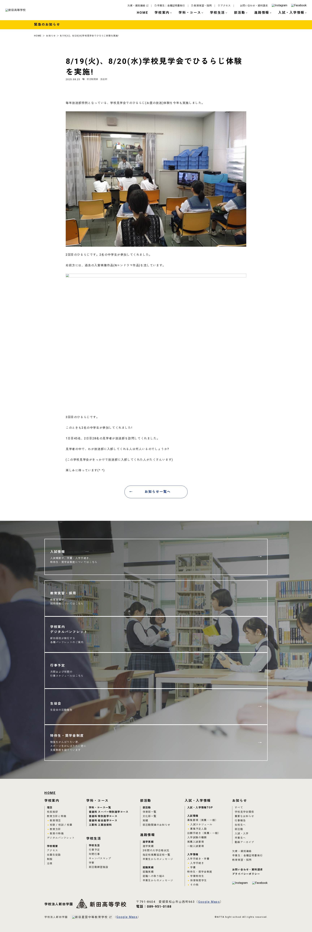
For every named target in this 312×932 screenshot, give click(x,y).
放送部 (103, 79)
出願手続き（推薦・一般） (204, 833)
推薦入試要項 (195, 842)
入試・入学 (242, 833)
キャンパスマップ (100, 858)
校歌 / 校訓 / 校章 (61, 825)
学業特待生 (197, 876)
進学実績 (148, 842)
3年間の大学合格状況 (156, 850)
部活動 (147, 807)
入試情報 (192, 816)
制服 (50, 859)
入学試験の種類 (197, 837)
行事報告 (240, 820)
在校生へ (240, 825)
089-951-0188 (153, 906)
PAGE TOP (299, 920)
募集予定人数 (198, 829)
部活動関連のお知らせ (156, 825)
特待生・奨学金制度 (199, 872)
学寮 (91, 863)
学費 (193, 867)
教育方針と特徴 (56, 816)
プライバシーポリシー (246, 874)
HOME (142, 12)
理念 (50, 807)
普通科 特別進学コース (103, 816)
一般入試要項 (195, 846)
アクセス (225, 6)
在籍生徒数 (54, 855)
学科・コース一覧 (100, 807)
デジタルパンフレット (61, 838)
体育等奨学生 (198, 880)
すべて (239, 807)
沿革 (50, 863)
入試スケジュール (201, 824)
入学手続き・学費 (198, 859)
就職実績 (148, 867)
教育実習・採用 (203, 6)
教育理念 (55, 820)
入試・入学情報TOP (200, 807)
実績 (145, 820)
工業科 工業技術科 (100, 825)
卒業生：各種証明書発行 (171, 6)
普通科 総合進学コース (103, 820)
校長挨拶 (52, 812)
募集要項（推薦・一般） (202, 820)
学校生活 (94, 845)
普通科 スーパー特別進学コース (109, 812)
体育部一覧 (150, 812)
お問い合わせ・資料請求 (254, 6)
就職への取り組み (154, 876)
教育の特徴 (57, 833)
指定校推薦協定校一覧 (156, 855)
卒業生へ (240, 838)
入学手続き (197, 863)
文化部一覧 (150, 816)
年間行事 (94, 854)
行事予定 (94, 850)
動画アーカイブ (244, 842)
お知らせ (51, 35)
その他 (194, 885)
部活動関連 (92, 79)
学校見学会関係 (244, 812)
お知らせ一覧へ (158, 491)
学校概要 (52, 846)
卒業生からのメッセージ (158, 859)
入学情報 (192, 854)
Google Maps (209, 902)
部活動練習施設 (98, 867)
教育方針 (55, 829)
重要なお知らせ (244, 816)
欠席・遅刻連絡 (136, 6)
